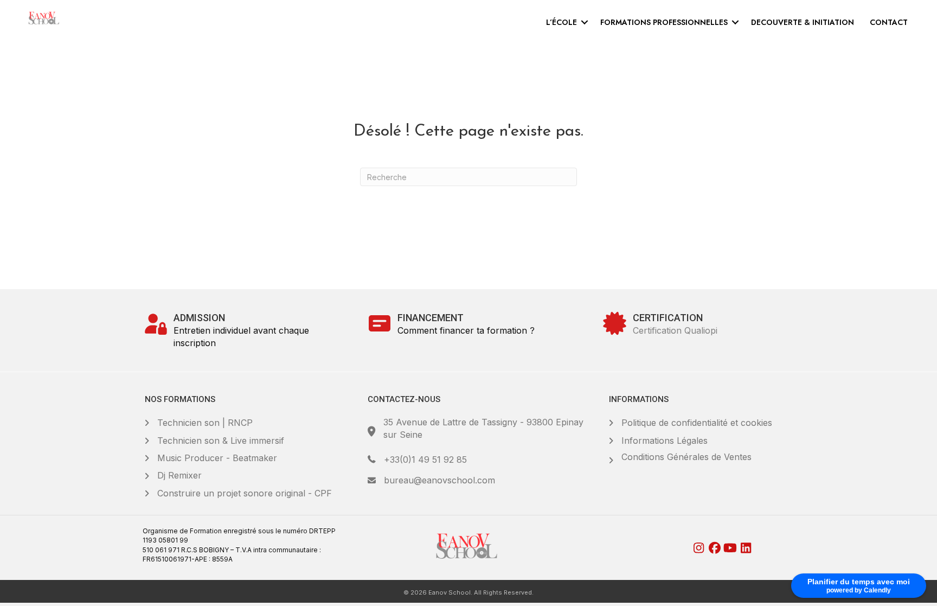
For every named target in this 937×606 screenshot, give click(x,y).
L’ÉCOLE (561, 22)
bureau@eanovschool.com (439, 480)
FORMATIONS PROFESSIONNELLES (664, 22)
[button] (584, 22)
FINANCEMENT (430, 317)
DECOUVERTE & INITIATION (802, 22)
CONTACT (889, 22)
